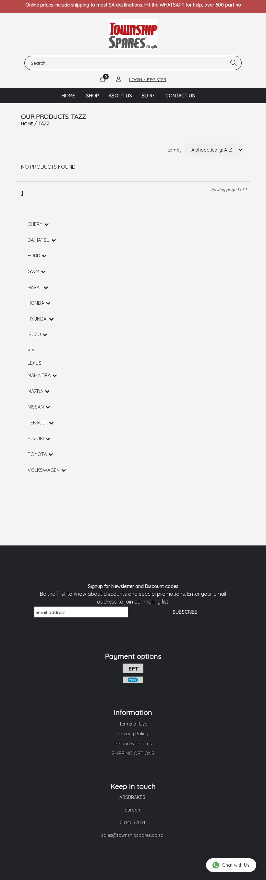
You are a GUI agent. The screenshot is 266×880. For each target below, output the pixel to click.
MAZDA (35, 391)
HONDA (36, 303)
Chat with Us (236, 865)
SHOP (92, 96)
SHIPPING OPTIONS (133, 753)
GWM (33, 272)
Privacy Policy (133, 734)
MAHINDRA (39, 375)
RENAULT (37, 423)
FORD (34, 256)
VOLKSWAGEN (44, 470)
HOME (68, 96)
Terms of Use (133, 724)
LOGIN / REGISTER (147, 79)
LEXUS (35, 363)
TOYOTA (37, 454)
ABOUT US (120, 96)
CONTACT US (180, 96)
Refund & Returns (133, 744)
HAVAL (35, 287)
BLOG (148, 96)
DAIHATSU (39, 240)
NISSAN (36, 407)
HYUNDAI (37, 319)
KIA (31, 350)
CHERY (35, 224)
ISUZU (34, 334)
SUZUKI (36, 439)
